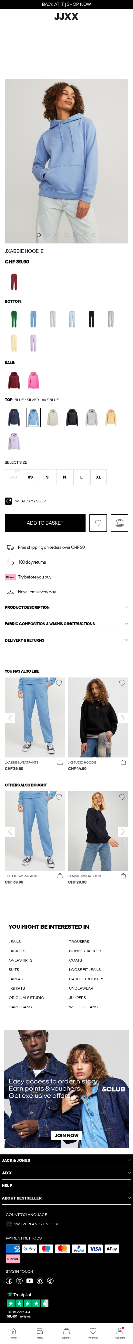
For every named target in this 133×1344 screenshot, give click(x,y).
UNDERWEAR (81, 988)
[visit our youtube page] (29, 1282)
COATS (75, 960)
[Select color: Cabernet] (14, 282)
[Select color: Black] (91, 319)
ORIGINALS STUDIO (26, 997)
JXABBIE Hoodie (24, 251)
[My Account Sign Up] (66, 1089)
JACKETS (17, 951)
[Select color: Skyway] (72, 319)
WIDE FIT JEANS (83, 1007)
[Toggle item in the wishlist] (98, 523)
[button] (13, 477)
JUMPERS (77, 997)
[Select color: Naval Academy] (14, 417)
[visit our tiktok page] (50, 1282)
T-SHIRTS (17, 988)
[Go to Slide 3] (57, 235)
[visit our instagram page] (19, 1282)
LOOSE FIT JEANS (85, 969)
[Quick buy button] (60, 762)
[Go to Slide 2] (48, 235)
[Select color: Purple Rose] (33, 342)
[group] (35, 724)
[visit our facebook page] (9, 1282)
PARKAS (16, 979)
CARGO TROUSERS (86, 979)
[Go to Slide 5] (76, 235)
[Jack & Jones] (66, 19)
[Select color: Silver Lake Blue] (33, 319)
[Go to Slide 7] (94, 235)
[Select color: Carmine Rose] (33, 380)
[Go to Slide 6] (85, 235)
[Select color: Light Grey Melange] (111, 319)
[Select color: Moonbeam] (53, 319)
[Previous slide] (10, 718)
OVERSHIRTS (20, 960)
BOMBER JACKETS (85, 951)
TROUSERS (79, 941)
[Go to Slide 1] (39, 235)
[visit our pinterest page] (40, 1282)
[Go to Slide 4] (66, 235)
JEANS (15, 941)
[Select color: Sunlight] (14, 342)
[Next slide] (123, 718)
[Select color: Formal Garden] (14, 319)
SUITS (14, 969)
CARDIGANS (20, 1007)
